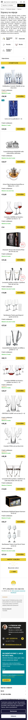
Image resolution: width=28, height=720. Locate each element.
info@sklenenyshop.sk (13, 644)
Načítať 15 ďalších (13, 559)
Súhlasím (13, 716)
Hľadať (21, 5)
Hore (14, 571)
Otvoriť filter (13, 63)
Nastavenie (13, 711)
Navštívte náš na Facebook (22, 638)
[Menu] (2, 2)
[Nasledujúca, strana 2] (13, 564)
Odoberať (6, 680)
